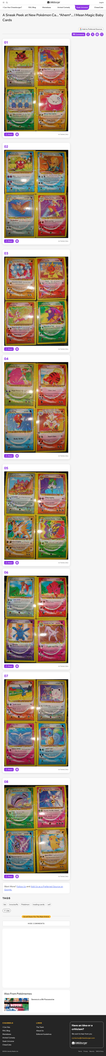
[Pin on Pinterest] (17, 134)
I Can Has (6, 1027)
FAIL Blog (6, 1031)
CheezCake (6, 1045)
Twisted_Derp (64, 134)
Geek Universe (8, 1041)
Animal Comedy (8, 1038)
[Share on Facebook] (88, 34)
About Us (40, 1031)
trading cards (38, 904)
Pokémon (25, 904)
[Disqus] (36, 959)
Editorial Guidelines (43, 1034)
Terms (80, 1051)
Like (7, 911)
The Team (40, 1027)
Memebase (6, 1034)
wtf (49, 904)
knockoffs (13, 904)
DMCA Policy (100, 1051)
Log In (101, 2)
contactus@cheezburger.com (83, 1038)
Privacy (86, 1051)
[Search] (7, 2)
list (5, 904)
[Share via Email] (102, 34)
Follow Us (21, 886)
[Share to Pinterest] (97, 34)
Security (91, 1051)
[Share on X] (92, 34)
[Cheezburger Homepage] (53, 2)
